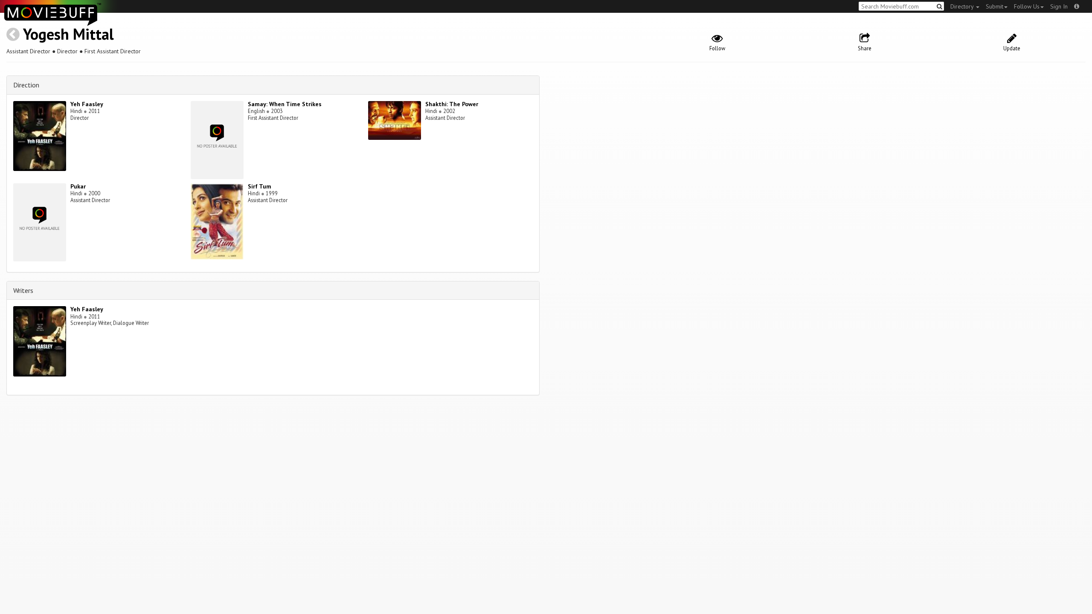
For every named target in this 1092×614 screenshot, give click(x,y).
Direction (26, 85)
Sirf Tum (259, 186)
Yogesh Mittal (68, 34)
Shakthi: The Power (451, 104)
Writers (23, 290)
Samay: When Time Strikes (285, 104)
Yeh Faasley (86, 104)
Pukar (78, 186)
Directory (962, 6)
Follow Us (1027, 6)
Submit (994, 6)
